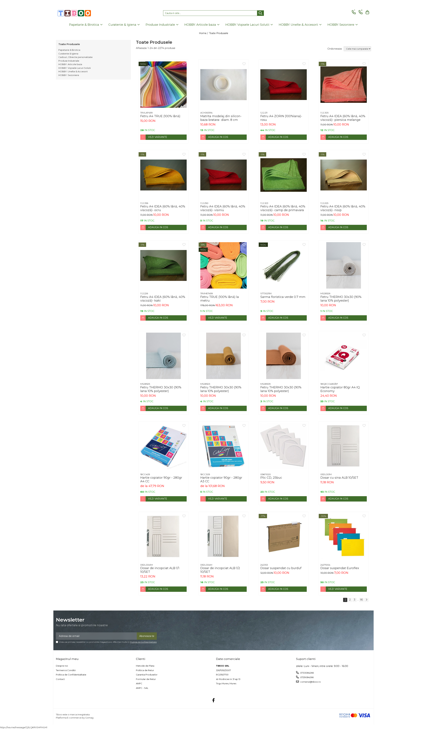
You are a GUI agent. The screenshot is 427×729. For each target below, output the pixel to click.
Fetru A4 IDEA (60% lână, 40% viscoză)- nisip (342, 208)
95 (361, 599)
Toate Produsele (218, 33)
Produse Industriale (68, 60)
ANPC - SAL (142, 688)
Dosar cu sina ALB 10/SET (339, 477)
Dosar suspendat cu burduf (280, 568)
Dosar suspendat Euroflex (339, 568)
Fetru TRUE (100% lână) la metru (219, 298)
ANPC (139, 683)
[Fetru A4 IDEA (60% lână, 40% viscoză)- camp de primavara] (283, 175)
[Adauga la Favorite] (184, 64)
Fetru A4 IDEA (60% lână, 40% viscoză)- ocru (162, 208)
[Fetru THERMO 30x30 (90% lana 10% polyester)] (343, 265)
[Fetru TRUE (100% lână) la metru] (223, 265)
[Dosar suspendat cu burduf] (283, 537)
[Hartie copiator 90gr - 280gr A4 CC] (163, 446)
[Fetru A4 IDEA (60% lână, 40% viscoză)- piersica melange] (343, 84)
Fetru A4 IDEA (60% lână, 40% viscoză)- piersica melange (342, 118)
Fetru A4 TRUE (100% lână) (160, 116)
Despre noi (62, 665)
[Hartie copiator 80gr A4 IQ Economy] (343, 356)
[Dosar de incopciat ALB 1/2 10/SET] (223, 537)
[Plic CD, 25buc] (283, 446)
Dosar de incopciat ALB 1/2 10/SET (220, 570)
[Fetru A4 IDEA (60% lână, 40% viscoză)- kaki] (163, 265)
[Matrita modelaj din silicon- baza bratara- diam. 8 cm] (223, 84)
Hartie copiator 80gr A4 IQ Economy (340, 389)
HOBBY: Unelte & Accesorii (73, 71)
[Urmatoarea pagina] (366, 600)
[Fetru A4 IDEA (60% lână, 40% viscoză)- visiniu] (223, 175)
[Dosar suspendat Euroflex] (343, 537)
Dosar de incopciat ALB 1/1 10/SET (159, 570)
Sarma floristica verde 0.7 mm (282, 297)
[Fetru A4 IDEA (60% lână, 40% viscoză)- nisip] (343, 175)
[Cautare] (260, 13)
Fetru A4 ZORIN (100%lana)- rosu (281, 118)
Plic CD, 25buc (271, 477)
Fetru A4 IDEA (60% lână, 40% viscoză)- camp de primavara (282, 208)
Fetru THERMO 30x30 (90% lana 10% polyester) (340, 298)
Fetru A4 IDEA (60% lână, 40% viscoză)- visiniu (222, 208)
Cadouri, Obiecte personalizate (75, 57)
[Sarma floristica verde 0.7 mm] (283, 265)
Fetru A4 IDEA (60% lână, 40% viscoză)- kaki (162, 298)
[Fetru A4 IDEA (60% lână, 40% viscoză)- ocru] (163, 175)
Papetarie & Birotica (69, 50)
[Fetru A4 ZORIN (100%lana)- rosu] (283, 84)
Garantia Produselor (146, 674)
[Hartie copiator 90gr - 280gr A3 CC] (223, 446)
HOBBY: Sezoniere (68, 75)
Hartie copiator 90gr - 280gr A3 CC (221, 479)
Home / (204, 33)
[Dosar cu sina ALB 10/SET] (343, 446)
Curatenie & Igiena (68, 53)
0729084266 (307, 677)
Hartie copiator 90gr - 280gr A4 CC (161, 479)
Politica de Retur (145, 670)
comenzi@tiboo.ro (310, 681)
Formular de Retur (146, 679)
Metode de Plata (145, 665)
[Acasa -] (74, 13)
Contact (60, 679)
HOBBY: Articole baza (70, 64)
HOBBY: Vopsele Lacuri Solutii (74, 68)
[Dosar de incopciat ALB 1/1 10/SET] (163, 537)
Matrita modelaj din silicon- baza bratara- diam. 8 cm (221, 118)
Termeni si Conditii (66, 670)
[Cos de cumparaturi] (366, 12)
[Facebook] (214, 700)
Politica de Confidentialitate (143, 642)
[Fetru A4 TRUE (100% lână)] (163, 84)
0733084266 (307, 672)
